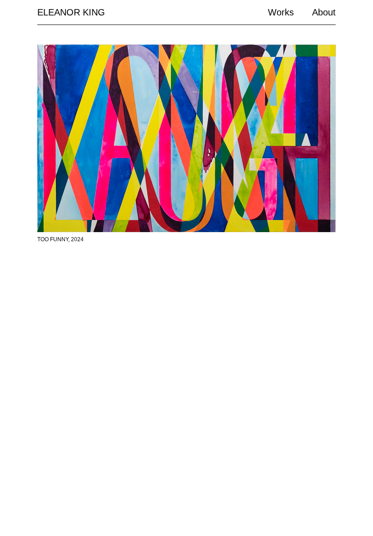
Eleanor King (71, 12)
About (324, 12)
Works (281, 12)
